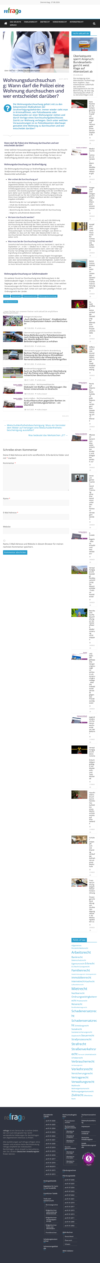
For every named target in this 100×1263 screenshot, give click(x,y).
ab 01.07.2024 (69, 1187)
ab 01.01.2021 (50, 1140)
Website (6, 526)
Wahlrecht (75, 1085)
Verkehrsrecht (60, 22)
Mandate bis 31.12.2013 (70, 1161)
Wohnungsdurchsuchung (47, 296)
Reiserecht (76, 1004)
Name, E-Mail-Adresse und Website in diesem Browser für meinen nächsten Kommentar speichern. (33, 545)
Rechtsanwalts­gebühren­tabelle (70, 1127)
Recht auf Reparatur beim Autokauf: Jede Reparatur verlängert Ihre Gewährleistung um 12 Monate (92, 402)
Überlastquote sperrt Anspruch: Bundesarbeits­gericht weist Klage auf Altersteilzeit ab (83, 63)
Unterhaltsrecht (90, 1054)
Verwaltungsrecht (82, 1082)
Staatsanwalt (16, 296)
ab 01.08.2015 (50, 1166)
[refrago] (5, 23)
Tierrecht (81, 1054)
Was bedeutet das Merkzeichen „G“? (48, 435)
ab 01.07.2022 (69, 1195)
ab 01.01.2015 (50, 1170)
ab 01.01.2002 (69, 1226)
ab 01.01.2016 (50, 1163)
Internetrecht (76, 22)
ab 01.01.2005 (69, 1222)
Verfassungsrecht (76, 1065)
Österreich (68, 1240)
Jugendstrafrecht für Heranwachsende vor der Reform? (92, 725)
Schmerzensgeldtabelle (51, 1247)
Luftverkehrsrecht (77, 984)
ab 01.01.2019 (50, 1151)
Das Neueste (15, 22)
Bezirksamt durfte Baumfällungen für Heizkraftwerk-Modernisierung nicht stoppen (92, 625)
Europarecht (84, 967)
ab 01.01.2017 (50, 1159)
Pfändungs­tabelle (69, 1176)
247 (67, 416)
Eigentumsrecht (78, 963)
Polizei (7, 296)
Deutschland (69, 1236)
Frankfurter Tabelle (50, 1193)
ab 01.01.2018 (50, 1155)
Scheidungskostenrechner (50, 1240)
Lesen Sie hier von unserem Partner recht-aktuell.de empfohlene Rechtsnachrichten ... (30, 312)
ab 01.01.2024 (50, 1128)
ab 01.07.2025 (69, 1184)
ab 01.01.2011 (69, 1218)
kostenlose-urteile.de (85, 1133)
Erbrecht (90, 963)
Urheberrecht (77, 1057)
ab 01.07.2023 (69, 1191)
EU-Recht (75, 967)
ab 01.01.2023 (50, 1132)
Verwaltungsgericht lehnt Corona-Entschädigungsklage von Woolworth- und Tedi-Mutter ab (92, 763)
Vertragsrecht (79, 1077)
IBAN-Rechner (68, 1232)
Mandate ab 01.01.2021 (70, 1132)
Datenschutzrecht (78, 960)
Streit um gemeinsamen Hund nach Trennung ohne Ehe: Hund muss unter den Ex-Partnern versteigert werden (92, 497)
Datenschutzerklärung (88, 1121)
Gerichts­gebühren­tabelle (70, 1147)
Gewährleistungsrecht (78, 974)
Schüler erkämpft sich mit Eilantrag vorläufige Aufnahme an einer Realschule (92, 852)
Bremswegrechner (52, 1205)
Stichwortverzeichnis (88, 1116)
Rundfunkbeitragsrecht (79, 1007)
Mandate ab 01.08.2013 (70, 1136)
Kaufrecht (90, 981)
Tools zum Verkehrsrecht (49, 1200)
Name (6, 498)
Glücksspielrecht (91, 974)
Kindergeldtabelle (50, 1181)
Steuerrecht (87, 1035)
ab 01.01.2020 (50, 1144)
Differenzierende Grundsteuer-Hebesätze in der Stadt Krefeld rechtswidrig (92, 358)
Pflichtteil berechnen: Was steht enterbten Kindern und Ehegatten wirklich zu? (92, 448)
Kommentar (9, 463)
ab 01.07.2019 (50, 1147)
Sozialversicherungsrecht (81, 1032)
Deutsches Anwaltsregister (87, 1138)
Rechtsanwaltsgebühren (70, 1116)
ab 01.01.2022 (50, 1136)
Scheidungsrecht (82, 1025)
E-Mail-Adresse (10, 512)
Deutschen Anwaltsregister (28, 1151)
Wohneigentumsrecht (80, 1088)
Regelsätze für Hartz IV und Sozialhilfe (51, 1187)
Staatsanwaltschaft (30, 296)
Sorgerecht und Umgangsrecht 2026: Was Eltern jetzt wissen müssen (92, 198)
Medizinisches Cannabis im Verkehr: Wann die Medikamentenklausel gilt (92, 161)
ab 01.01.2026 (50, 1121)
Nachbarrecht (78, 993)
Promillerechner (51, 1232)
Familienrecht (30, 22)
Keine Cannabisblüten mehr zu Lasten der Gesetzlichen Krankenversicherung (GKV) (92, 274)
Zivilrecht (77, 1095)
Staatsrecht (76, 1036)
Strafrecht (78, 1044)
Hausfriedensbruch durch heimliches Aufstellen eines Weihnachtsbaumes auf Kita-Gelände (92, 808)
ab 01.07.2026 (69, 1180)
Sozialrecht (76, 1029)
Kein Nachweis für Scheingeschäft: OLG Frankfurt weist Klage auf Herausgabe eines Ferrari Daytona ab (92, 118)
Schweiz (67, 1244)
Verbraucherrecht (82, 1061)
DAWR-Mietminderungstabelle (88, 1145)
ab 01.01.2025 (50, 1125)
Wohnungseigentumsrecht (82, 1091)
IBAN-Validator (68, 1251)
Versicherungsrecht (82, 1073)
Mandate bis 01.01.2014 (70, 1157)
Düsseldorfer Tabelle (48, 1116)
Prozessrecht (82, 1001)
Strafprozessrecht (11, 302)
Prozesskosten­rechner (70, 1121)
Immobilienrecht (81, 977)
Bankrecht (77, 957)
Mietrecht (45, 22)
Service (13, 25)
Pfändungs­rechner (69, 1170)
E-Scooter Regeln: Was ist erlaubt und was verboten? (92, 543)
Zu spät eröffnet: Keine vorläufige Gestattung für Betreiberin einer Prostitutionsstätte (92, 317)
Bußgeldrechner (51, 1212)
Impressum (85, 1126)
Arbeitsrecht (81, 952)
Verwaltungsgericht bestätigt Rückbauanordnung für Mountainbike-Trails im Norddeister (92, 582)
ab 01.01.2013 (50, 1174)
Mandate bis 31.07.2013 (70, 1141)
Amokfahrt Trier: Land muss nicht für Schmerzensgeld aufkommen (92, 235)
